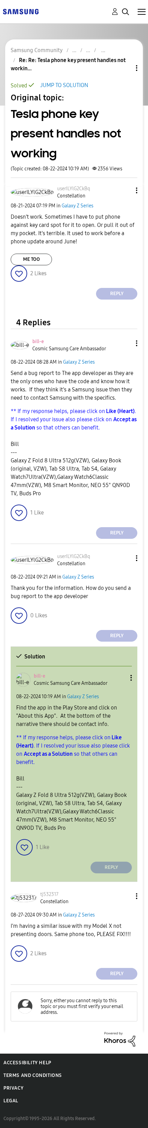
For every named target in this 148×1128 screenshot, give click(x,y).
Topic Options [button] (125, 68)
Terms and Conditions (32, 1075)
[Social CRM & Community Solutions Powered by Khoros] (119, 1038)
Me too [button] (31, 259)
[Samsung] (21, 11)
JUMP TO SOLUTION (64, 85)
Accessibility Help (27, 1063)
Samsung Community (37, 50)
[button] (125, 190)
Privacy (13, 1088)
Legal (10, 1101)
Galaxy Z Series (77, 206)
